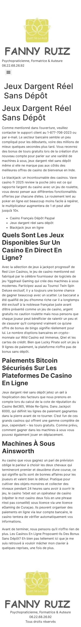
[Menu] (8, 72)
